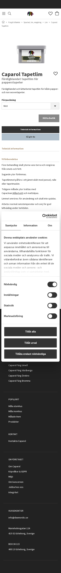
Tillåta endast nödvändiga (30, 353)
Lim (46, 22)
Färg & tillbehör (14, 22)
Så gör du (30, 136)
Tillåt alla (30, 331)
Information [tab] (30, 225)
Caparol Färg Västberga (20, 370)
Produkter (13, 422)
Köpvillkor (13, 471)
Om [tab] (50, 225)
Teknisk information (30, 129)
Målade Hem (14, 416)
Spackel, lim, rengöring (32, 22)
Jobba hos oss (15, 487)
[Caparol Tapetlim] (30, 49)
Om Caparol (14, 466)
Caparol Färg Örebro (18, 376)
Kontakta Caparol (17, 441)
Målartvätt (17, 193)
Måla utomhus (15, 406)
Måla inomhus (15, 411)
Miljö (10, 476)
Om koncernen (15, 482)
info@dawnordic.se (18, 517)
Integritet (13, 492)
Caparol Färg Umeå (18, 365)
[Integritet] (18, 492)
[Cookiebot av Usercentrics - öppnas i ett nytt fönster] (43, 216)
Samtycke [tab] (11, 225)
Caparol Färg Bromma (19, 381)
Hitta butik (49, 118)
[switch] (52, 295)
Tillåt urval (30, 342)
